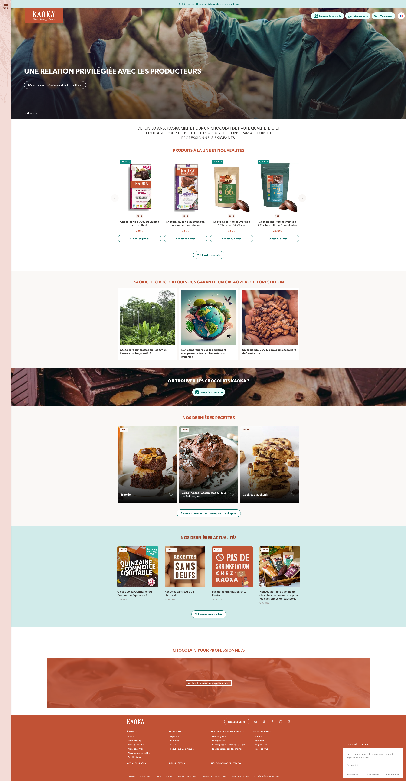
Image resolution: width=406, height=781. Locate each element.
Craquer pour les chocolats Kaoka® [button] (47, 85)
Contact (132, 776)
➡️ (245, 4)
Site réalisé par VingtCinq (266, 776)
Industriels (259, 740)
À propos (132, 731)
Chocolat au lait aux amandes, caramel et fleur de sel (185, 223)
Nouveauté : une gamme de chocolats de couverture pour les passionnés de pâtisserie (278, 595)
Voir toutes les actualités (208, 614)
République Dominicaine (182, 748)
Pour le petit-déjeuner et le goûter (228, 744)
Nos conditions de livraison (226, 763)
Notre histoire (134, 740)
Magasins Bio (260, 744)
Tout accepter (393, 774)
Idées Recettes (177, 763)
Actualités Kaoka (136, 763)
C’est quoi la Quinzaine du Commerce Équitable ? (134, 593)
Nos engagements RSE (139, 753)
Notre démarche (136, 744)
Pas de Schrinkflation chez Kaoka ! (229, 593)
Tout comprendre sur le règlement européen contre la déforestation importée (203, 353)
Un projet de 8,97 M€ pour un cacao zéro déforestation (269, 351)
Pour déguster (219, 736)
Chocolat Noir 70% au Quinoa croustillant (139, 223)
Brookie (126, 494)
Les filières (175, 731)
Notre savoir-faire (136, 748)
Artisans (258, 736)
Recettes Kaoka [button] (236, 721)
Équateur (174, 736)
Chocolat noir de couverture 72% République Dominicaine (277, 223)
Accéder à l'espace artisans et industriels (208, 683)
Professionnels (262, 731)
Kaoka (131, 736)
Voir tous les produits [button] (208, 255)
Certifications (134, 757)
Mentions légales (241, 776)
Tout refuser (373, 774)
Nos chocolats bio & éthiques (227, 731)
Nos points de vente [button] (211, 392)
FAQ (159, 776)
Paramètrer (352, 774)
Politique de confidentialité (214, 776)
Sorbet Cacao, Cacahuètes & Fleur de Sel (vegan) (204, 494)
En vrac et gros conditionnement (227, 748)
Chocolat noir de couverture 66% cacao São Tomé (231, 223)
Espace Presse (147, 776)
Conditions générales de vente (180, 776)
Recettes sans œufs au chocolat (179, 593)
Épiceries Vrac (261, 748)
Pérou (173, 744)
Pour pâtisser (218, 740)
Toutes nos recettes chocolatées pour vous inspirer (209, 513)
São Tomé (174, 740)
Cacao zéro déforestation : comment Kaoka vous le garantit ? (144, 351)
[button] (327, 15)
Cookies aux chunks (256, 494)
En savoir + (352, 765)
